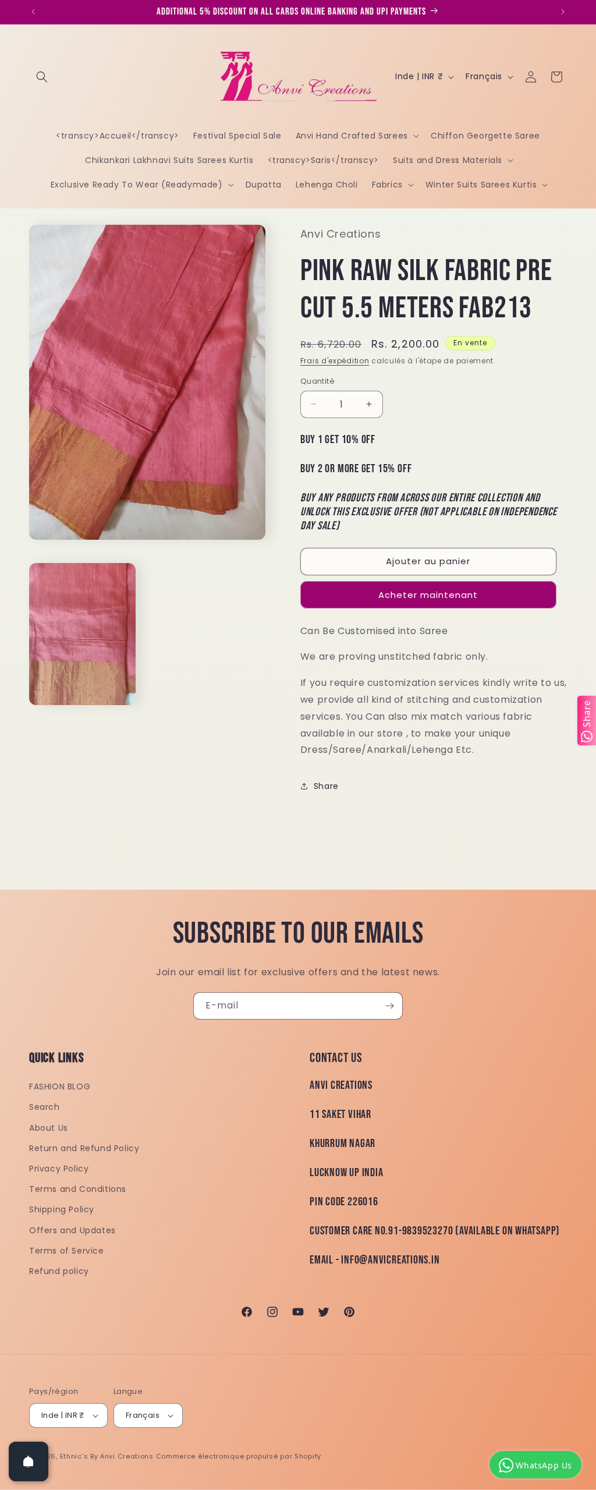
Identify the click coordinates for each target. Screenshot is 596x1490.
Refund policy (59, 1271)
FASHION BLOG (59, 1086)
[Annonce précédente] (33, 12)
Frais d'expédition (335, 361)
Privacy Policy (58, 1168)
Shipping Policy (61, 1209)
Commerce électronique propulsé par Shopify (238, 1456)
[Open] (28, 1461)
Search (44, 1107)
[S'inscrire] (389, 1006)
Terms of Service (66, 1251)
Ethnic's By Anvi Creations (107, 1456)
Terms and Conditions (77, 1189)
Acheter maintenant (428, 595)
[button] (42, 77)
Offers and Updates (72, 1230)
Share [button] (326, 786)
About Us (48, 1128)
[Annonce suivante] (563, 12)
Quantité (317, 381)
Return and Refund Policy (84, 1148)
